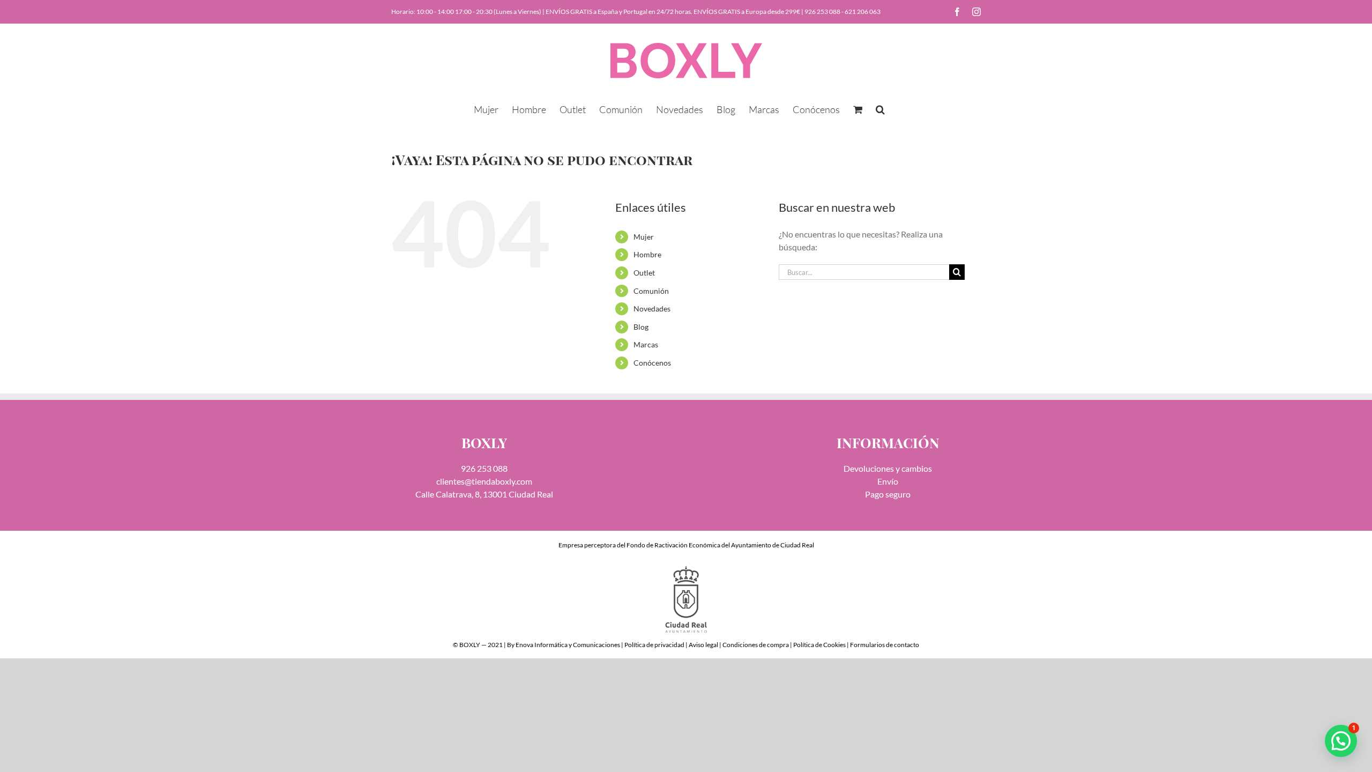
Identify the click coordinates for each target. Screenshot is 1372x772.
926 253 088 (822, 12)
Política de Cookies (819, 645)
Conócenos (652, 362)
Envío (887, 481)
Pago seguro (888, 494)
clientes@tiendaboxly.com (484, 481)
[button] (880, 108)
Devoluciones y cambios (888, 468)
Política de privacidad (654, 645)
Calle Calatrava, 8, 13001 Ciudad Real (484, 494)
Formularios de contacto (884, 645)
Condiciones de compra (755, 645)
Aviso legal (703, 645)
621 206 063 (863, 12)
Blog (640, 326)
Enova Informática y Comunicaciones (568, 645)
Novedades (651, 308)
